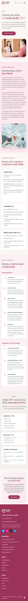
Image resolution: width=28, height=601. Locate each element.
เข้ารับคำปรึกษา (14, 497)
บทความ (4, 567)
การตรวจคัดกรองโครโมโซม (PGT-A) (10, 542)
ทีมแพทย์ (4, 562)
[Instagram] (7, 530)
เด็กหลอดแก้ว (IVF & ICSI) (8, 539)
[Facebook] (3, 530)
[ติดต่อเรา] (24, 598)
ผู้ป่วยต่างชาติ (5, 565)
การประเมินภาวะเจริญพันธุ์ (8, 547)
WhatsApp (5, 580)
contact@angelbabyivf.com (9, 521)
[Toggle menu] (24, 2)
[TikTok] (11, 530)
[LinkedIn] (14, 530)
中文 (21, 2)
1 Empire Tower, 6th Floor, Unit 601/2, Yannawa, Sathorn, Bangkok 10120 (11, 525)
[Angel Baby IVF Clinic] (6, 2)
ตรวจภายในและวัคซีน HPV (8, 549)
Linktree (4, 588)
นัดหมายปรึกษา (5, 578)
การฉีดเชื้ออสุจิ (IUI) (6, 552)
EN (15, 2)
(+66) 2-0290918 (6, 518)
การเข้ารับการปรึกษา (9, 33)
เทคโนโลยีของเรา (6, 560)
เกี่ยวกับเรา (4, 570)
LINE (3, 583)
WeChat (4, 586)
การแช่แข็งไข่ (5, 544)
